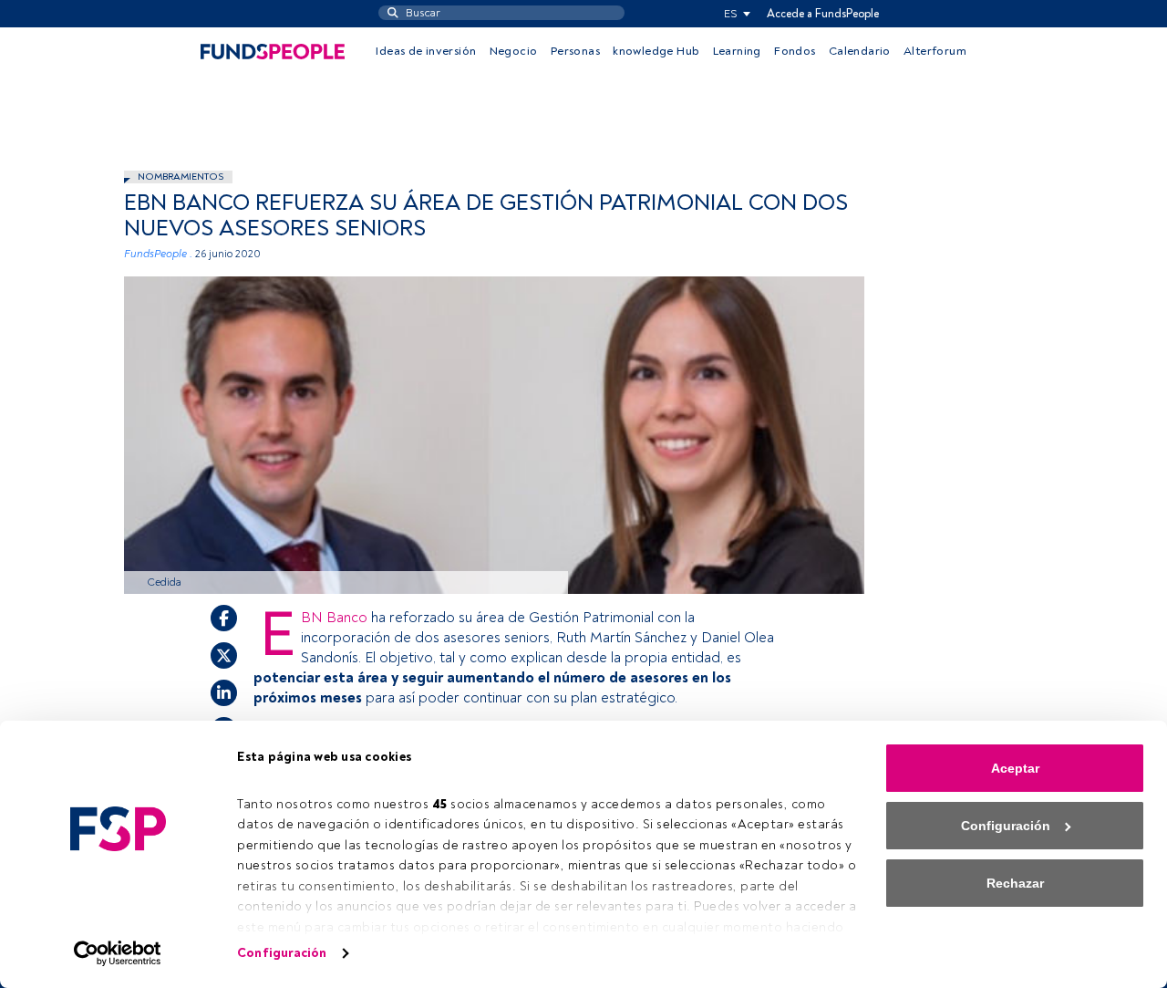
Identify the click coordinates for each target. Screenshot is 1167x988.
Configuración (281, 953)
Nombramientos (180, 176)
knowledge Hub (656, 51)
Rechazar (1015, 883)
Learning (737, 51)
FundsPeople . (158, 254)
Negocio (514, 51)
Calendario (860, 51)
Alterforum (935, 51)
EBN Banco (336, 617)
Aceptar (1015, 768)
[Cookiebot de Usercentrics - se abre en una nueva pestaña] (118, 953)
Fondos (794, 51)
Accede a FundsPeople (823, 13)
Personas (575, 51)
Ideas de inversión (426, 51)
